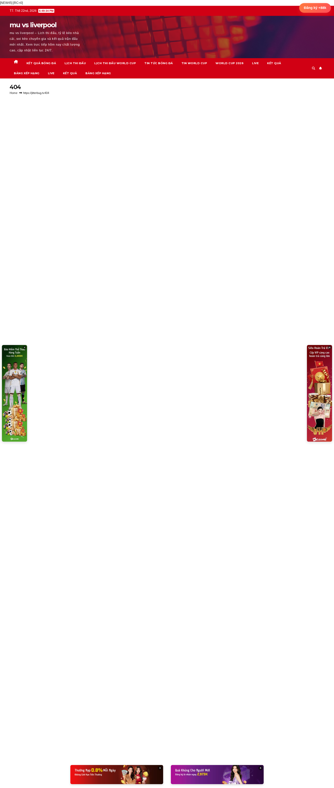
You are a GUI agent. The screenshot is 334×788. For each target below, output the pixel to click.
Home (13, 93)
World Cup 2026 (230, 63)
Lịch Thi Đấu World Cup (115, 63)
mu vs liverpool (33, 25)
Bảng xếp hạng (26, 73)
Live (255, 63)
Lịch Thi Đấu (75, 63)
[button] (313, 68)
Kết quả (274, 63)
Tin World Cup (194, 63)
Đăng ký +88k (315, 8)
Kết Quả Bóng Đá (41, 63)
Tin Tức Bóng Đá (158, 63)
